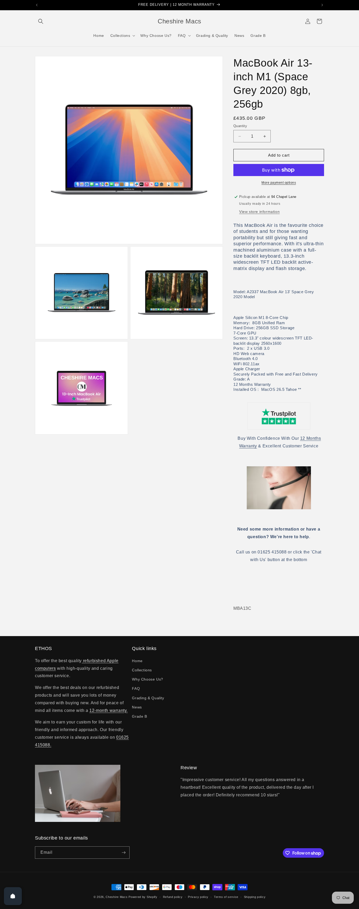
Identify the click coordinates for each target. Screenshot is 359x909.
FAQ (136, 688)
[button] (41, 21)
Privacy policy (198, 896)
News (137, 707)
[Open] (13, 896)
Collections (142, 670)
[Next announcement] (322, 5)
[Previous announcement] (37, 5)
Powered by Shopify (143, 896)
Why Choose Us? (147, 679)
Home (137, 661)
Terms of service (226, 896)
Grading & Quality (148, 698)
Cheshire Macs (116, 896)
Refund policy (173, 896)
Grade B (139, 716)
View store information (259, 211)
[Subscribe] (123, 852)
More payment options (278, 182)
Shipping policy (255, 896)
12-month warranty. (108, 710)
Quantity (240, 126)
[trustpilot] (278, 415)
